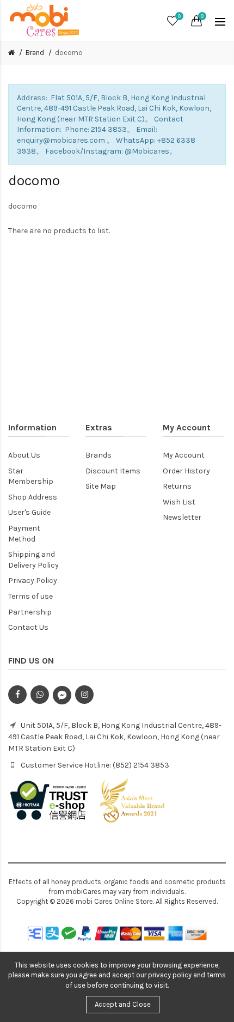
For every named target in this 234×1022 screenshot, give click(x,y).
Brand (35, 52)
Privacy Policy (32, 580)
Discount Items (112, 471)
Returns (177, 486)
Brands (98, 455)
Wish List (179, 502)
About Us (24, 455)
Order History (186, 471)
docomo (69, 52)
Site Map (100, 486)
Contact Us (28, 627)
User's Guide (29, 512)
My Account (184, 455)
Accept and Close (123, 1004)
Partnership (30, 612)
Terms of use (30, 596)
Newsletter (182, 517)
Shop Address (32, 497)
